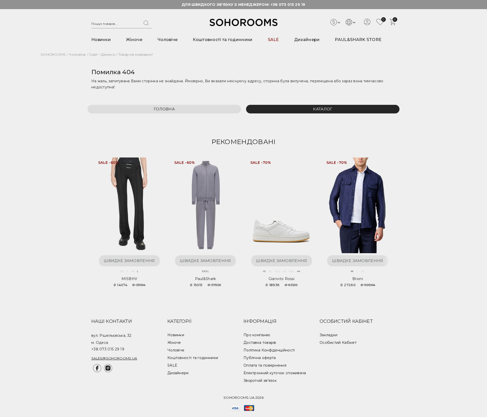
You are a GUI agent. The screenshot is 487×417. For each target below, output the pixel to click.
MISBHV (129, 278)
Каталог (322, 109)
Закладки (328, 335)
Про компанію (257, 335)
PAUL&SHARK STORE (358, 39)
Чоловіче (168, 39)
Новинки (101, 39)
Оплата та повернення (265, 365)
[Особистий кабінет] (367, 24)
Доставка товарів (260, 342)
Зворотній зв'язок (260, 380)
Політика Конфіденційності (269, 350)
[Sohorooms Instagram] (107, 371)
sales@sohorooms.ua (114, 358)
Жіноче (134, 39)
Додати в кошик (154, 164)
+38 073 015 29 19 (288, 4)
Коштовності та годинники (222, 39)
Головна (164, 109)
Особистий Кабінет (338, 342)
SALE (273, 39)
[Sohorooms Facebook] (96, 371)
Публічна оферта (260, 357)
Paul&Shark (205, 278)
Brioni (357, 278)
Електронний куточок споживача (275, 373)
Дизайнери (307, 39)
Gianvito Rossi (281, 278)
